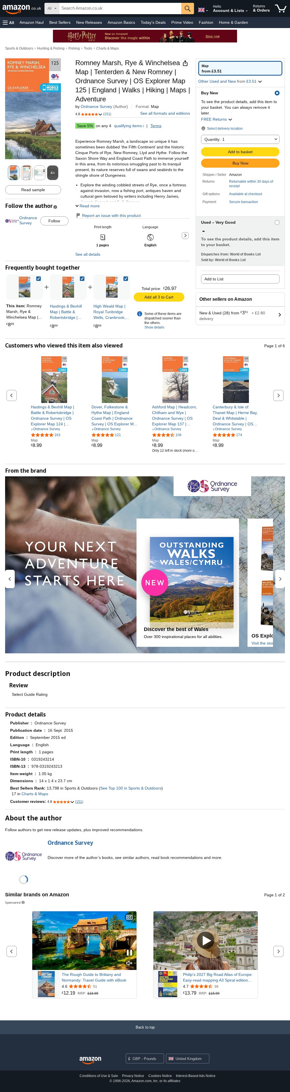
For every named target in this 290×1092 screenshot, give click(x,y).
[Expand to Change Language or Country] (207, 10)
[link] (68, 287)
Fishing (74, 48)
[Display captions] (129, 917)
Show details (154, 327)
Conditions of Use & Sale (99, 1076)
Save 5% (85, 125)
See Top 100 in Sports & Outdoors (130, 788)
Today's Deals (153, 22)
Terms (155, 125)
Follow (54, 221)
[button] (8, 22)
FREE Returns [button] (214, 119)
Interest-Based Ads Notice (196, 1076)
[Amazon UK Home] (90, 1061)
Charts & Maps (107, 48)
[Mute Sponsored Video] (129, 963)
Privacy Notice (133, 1076)
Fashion (206, 22)
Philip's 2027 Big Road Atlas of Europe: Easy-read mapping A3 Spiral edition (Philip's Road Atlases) (218, 977)
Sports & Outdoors (19, 48)
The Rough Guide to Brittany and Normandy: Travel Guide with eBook (94, 977)
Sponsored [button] (13, 902)
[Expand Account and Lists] (247, 11)
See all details (87, 254)
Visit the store (263, 643)
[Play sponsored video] (205, 940)
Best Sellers (60, 22)
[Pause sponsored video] (129, 953)
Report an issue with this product (111, 215)
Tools (88, 48)
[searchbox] (120, 8)
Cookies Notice (160, 1076)
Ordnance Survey (96, 106)
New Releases (89, 22)
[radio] (240, 68)
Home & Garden (233, 22)
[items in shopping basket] (280, 8)
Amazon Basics (121, 22)
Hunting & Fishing (51, 48)
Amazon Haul (32, 22)
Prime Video (182, 22)
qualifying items (128, 125)
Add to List (213, 279)
